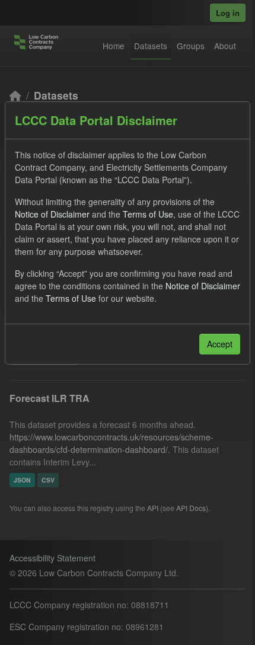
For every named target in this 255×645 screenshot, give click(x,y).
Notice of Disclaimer (52, 214)
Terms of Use (148, 214)
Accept (219, 344)
